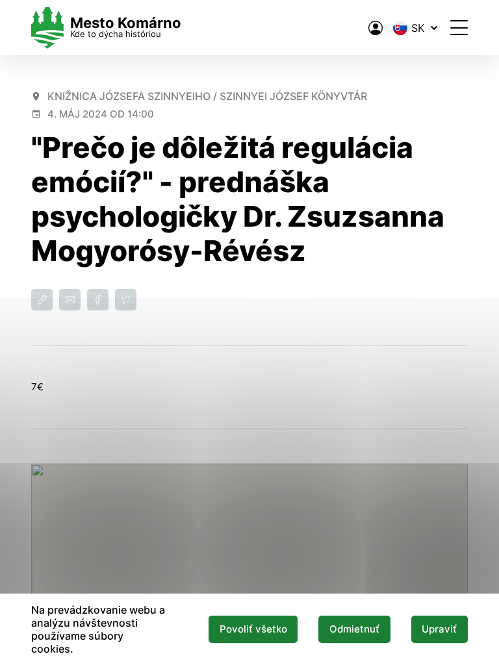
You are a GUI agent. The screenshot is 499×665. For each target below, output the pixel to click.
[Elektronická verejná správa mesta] (375, 28)
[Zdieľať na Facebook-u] (98, 299)
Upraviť (439, 629)
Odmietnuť (354, 629)
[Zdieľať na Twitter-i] (125, 299)
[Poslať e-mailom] (70, 299)
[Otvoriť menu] (459, 27)
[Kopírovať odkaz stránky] (42, 299)
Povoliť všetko (253, 629)
